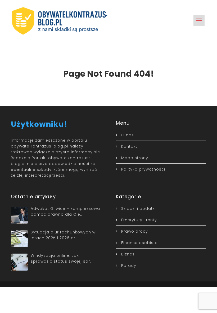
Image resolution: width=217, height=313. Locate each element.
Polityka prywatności (143, 169)
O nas (127, 135)
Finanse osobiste (139, 242)
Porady (128, 265)
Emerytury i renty (139, 220)
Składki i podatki (138, 208)
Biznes (128, 254)
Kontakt (129, 146)
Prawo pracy (134, 231)
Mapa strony (134, 157)
